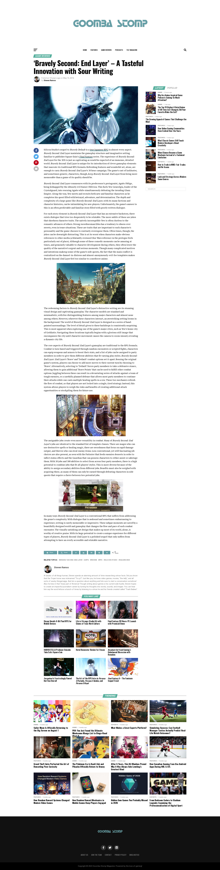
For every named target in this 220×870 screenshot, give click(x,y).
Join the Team (96, 854)
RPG (100, 560)
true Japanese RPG (99, 149)
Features (94, 50)
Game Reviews (106, 50)
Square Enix (125, 560)
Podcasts (119, 50)
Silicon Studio (111, 560)
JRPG (87, 560)
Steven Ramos (50, 80)
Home (85, 50)
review (94, 560)
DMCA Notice (134, 854)
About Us (84, 854)
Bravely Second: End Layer (71, 560)
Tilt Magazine (131, 50)
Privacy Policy (120, 854)
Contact (108, 854)
